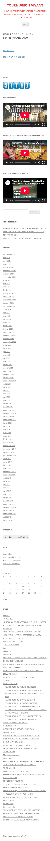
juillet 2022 (7, 348)
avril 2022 (7, 358)
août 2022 (7, 345)
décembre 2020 (9, 410)
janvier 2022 (8, 368)
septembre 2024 (9, 277)
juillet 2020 (7, 423)
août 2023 (7, 309)
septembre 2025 (9, 254)
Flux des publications (11, 557)
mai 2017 (6, 488)
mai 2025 (6, 257)
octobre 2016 (8, 510)
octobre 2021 (8, 377)
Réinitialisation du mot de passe (15, 787)
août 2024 (7, 280)
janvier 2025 (8, 267)
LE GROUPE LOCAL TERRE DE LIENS (17, 745)
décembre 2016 (9, 504)
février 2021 (7, 403)
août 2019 (7, 458)
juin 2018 (6, 465)
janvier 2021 (8, 407)
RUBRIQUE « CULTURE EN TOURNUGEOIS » (20, 797)
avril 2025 (7, 261)
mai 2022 (6, 355)
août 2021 (7, 384)
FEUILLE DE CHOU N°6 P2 (14, 57)
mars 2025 (7, 264)
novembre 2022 (9, 335)
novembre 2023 (9, 300)
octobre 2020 (8, 416)
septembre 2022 (9, 342)
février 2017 (7, 497)
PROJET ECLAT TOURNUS (13, 781)
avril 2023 (7, 319)
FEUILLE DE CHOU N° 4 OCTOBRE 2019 (20, 700)
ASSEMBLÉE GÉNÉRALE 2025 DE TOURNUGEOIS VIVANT (25, 228)
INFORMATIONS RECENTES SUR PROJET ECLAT (21, 735)
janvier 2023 (8, 329)
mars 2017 (7, 494)
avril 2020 (7, 432)
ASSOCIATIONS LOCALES (13, 638)
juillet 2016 (7, 520)
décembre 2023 (9, 296)
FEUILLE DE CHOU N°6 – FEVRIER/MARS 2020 (22, 706)
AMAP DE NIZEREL (12, 645)
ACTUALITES (8, 619)
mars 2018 (7, 468)
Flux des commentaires (12, 560)
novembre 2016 (9, 507)
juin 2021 (6, 390)
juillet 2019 (7, 462)
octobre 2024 (8, 274)
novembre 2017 (9, 471)
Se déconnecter (9, 807)
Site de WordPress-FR (11, 563)
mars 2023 (7, 322)
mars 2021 (7, 400)
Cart (5, 648)
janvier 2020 (8, 442)
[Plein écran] (43, 124)
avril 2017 (7, 491)
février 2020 (7, 439)
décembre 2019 (9, 445)
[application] (25, 115)
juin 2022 (6, 351)
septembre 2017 (9, 475)
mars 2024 (7, 287)
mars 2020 (7, 436)
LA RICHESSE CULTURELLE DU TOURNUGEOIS (21, 820)
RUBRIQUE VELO (9, 800)
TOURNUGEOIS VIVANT (25, 5)
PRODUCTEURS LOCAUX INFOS (15, 771)
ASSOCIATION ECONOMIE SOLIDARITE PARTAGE (22, 632)
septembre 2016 (9, 513)
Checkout (7, 651)
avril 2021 (7, 397)
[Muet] (39, 124)
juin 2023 (6, 312)
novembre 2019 (9, 449)
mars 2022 (7, 361)
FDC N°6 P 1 (8, 50)
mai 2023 (6, 316)
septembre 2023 (9, 306)
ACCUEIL (6, 615)
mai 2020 (6, 429)
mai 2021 (6, 394)
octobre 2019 (8, 452)
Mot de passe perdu (11, 755)
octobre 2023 (8, 303)
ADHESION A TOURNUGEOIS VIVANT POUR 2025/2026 (24, 622)
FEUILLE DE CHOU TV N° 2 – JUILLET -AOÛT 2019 (24, 716)
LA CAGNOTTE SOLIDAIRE (13, 742)
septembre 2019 (9, 455)
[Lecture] (6, 124)
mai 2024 (6, 283)
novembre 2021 (9, 374)
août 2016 (7, 517)
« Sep (5, 599)
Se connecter (8, 803)
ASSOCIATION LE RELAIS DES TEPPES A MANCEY (22, 635)
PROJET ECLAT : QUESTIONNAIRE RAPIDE (21, 784)
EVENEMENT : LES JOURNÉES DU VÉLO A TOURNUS (23, 238)
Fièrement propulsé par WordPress (16, 836)
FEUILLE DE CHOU (10, 683)
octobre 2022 (8, 338)
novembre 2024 (9, 270)
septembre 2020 (9, 419)
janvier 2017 (8, 501)
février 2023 (7, 325)
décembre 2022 (9, 332)
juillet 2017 (7, 481)
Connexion (7, 554)
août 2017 (7, 478)
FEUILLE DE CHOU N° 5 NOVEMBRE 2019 (21, 703)
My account (8, 758)
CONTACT (7, 654)
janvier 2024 (8, 293)
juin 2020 (6, 426)
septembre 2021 (9, 381)
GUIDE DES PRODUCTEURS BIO (15, 722)
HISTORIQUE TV (9, 726)
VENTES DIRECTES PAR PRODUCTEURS (18, 816)
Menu (25, 24)
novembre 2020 (9, 413)
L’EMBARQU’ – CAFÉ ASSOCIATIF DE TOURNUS (21, 739)
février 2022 (7, 364)
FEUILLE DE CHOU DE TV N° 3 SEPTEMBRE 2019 (23, 690)
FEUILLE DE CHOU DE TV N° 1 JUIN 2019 (20, 687)
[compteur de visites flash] (16, 88)
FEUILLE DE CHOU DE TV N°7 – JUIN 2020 (21, 719)
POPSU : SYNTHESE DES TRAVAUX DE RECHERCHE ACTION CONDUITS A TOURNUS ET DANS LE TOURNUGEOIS (24, 764)
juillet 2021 (7, 387)
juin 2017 (6, 484)
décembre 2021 (9, 371)
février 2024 (7, 290)
